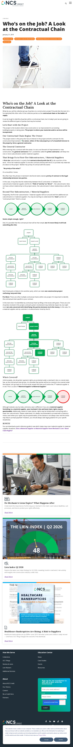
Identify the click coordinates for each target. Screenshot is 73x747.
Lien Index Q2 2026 (13, 567)
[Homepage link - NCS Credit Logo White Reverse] (12, 724)
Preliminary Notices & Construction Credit (49, 39)
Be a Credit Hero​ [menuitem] (8, 694)
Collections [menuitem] (6, 657)
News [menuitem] (40, 657)
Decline (61, 739)
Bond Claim (7, 42)
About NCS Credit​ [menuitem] (8, 683)
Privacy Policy (42, 735)
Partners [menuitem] (6, 698)
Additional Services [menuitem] (9, 671)
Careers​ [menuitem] (5, 690)
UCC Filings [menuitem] (6, 661)
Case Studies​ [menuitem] (42, 661)
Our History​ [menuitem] (7, 687)
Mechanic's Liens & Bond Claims (24, 39)
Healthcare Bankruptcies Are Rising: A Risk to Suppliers (32, 631)
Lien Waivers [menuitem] (7, 668)
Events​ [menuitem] (40, 664)
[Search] (66, 3)
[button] (70, 2)
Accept (46, 739)
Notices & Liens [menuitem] (8, 664)
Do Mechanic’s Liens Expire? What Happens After (29, 503)
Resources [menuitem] (41, 668)
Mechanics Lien (8, 39)
